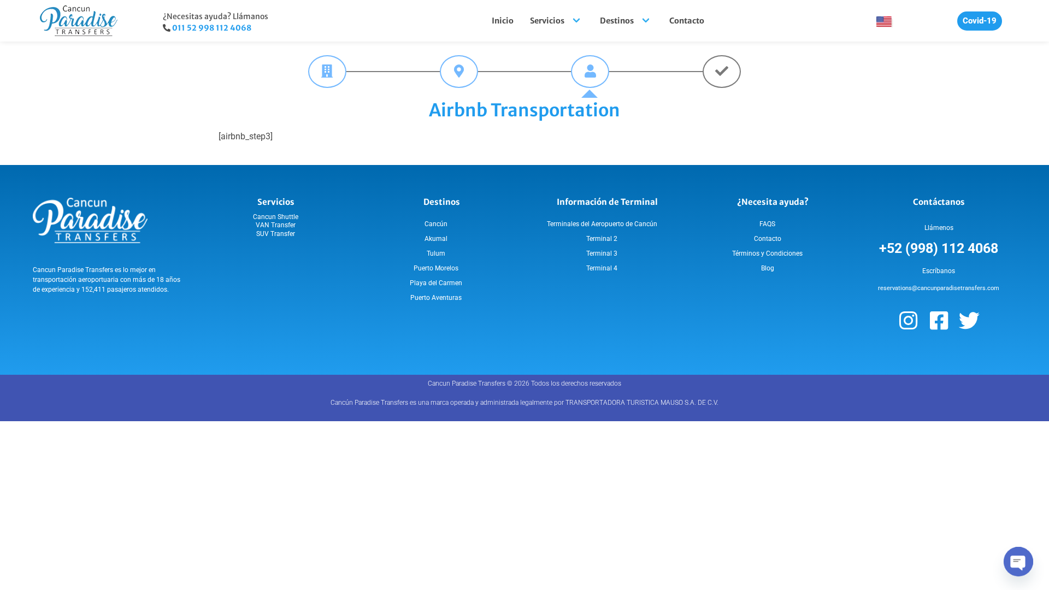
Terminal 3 (601, 253)
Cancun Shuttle (275, 217)
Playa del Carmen (436, 283)
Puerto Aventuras (436, 298)
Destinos (617, 21)
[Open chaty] (1018, 561)
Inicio (503, 21)
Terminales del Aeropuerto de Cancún (602, 224)
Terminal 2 (601, 239)
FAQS (767, 224)
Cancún (436, 224)
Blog (767, 268)
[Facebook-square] (938, 320)
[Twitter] (969, 320)
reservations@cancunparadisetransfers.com (938, 288)
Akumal (436, 239)
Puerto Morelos (436, 268)
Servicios (547, 21)
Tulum (436, 253)
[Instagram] (908, 320)
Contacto (686, 21)
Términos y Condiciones (767, 253)
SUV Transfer (275, 234)
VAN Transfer (276, 225)
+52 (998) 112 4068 (938, 248)
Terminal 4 (601, 268)
